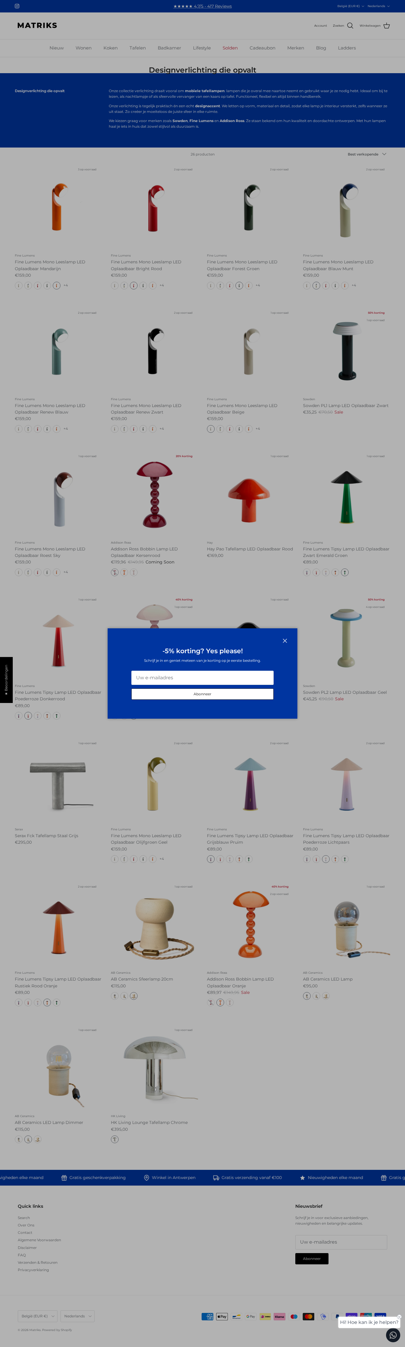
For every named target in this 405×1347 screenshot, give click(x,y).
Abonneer (202, 694)
